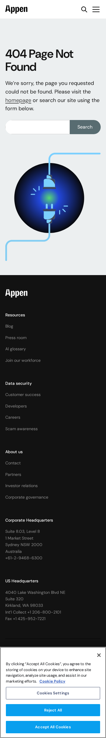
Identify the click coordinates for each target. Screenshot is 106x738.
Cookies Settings (53, 693)
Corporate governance (26, 497)
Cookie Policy (52, 681)
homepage (18, 100)
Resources (15, 315)
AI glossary (15, 348)
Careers (12, 417)
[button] (95, 9)
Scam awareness (21, 428)
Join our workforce (23, 360)
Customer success (23, 394)
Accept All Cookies (53, 726)
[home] (16, 9)
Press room (15, 337)
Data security (18, 383)
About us (14, 451)
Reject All (53, 710)
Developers (16, 406)
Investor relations (21, 485)
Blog (9, 326)
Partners (13, 474)
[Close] (98, 655)
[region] (53, 692)
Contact (13, 463)
